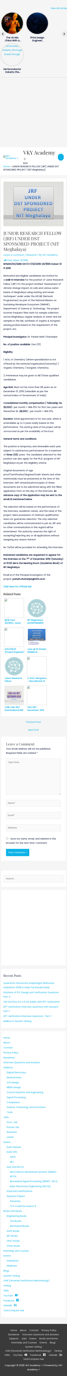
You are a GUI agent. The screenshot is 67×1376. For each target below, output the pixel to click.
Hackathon (13, 1260)
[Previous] (3, 34)
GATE (13, 1157)
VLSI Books (15, 1221)
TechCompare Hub (13, 1310)
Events (7, 1255)
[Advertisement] (33, 112)
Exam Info (12, 1152)
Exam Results (14, 1147)
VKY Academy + (39, 155)
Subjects (8, 1067)
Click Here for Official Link (17, 586)
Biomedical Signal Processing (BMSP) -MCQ (33, 1181)
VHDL (6, 1290)
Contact (8, 1047)
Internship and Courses (16, 1250)
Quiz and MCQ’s (15, 1167)
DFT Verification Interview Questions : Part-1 (27, 1016)
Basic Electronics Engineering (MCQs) (30, 1186)
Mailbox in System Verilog (17, 1021)
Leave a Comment (13, 255)
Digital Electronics (16, 1072)
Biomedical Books (19, 1226)
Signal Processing (16, 1097)
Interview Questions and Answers (21, 1062)
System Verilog (11, 1275)
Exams (6, 1142)
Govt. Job (12, 1122)
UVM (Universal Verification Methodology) (26, 1280)
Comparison (13, 1102)
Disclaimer (9, 1057)
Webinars (12, 1265)
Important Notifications (19, 1191)
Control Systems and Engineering (25, 1092)
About (6, 1042)
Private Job (13, 1127)
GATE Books (13, 1231)
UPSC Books (13, 1240)
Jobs (6, 1117)
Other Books (13, 1245)
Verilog (7, 1285)
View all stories (59, 8)
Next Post (33, 730)
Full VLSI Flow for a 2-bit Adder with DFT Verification (31, 1001)
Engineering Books (17, 1216)
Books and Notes (12, 1211)
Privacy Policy (10, 1052)
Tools (10, 1112)
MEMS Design (14, 1087)
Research (32, 255)
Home (6, 166)
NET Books (12, 1235)
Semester (15, 1201)
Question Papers (16, 1196)
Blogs (6, 1270)
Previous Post (33, 722)
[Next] (64, 34)
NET (12, 1162)
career (10, 1137)
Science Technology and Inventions (26, 1107)
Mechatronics (14, 1077)
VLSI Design (13, 1082)
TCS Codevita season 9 (23, 1206)
